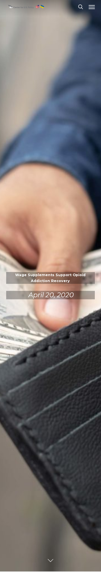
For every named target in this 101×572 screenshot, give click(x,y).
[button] (92, 7)
